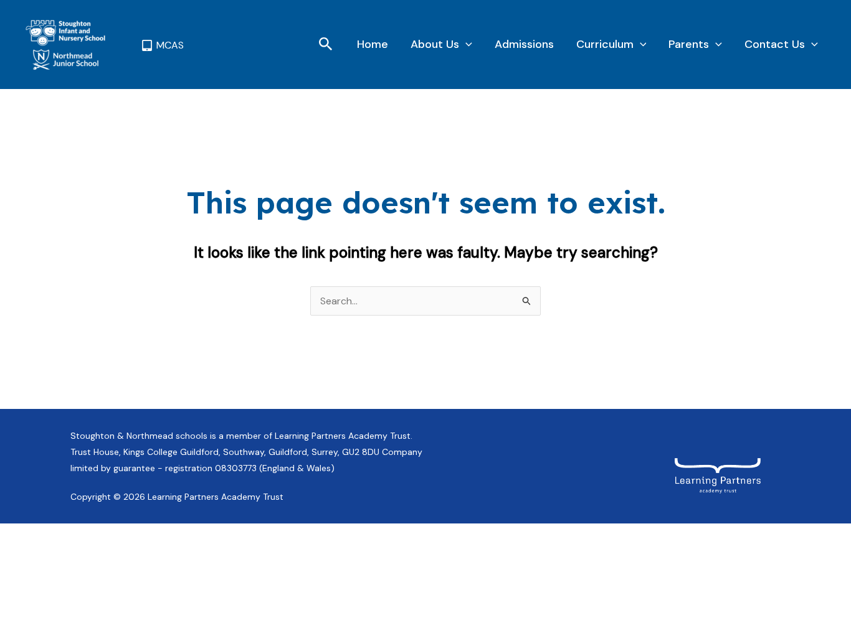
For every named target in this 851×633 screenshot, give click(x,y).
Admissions (524, 44)
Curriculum (605, 44)
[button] (325, 44)
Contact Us (774, 44)
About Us (435, 44)
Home (372, 44)
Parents (688, 44)
